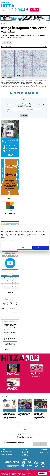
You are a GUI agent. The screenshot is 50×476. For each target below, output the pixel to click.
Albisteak (3, 14)
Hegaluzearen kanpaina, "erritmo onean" (9, 339)
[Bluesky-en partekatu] (22, 93)
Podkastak (18, 14)
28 (12, 286)
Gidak (48, 14)
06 (45, 46)
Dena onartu (40, 247)
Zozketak (31, 14)
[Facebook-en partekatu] (11, 93)
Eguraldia (10, 292)
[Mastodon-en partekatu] (18, 93)
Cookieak (47, 454)
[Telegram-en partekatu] (26, 93)
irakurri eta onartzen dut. (18, 112)
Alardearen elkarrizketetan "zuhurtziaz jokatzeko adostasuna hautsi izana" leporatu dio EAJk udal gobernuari (10, 327)
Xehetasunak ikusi (42, 243)
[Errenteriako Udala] (23, 463)
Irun (13, 46)
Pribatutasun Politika (13, 112)
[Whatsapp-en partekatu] (29, 93)
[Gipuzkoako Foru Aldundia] (11, 463)
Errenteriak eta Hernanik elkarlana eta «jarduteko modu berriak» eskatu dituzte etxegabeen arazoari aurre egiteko (9, 416)
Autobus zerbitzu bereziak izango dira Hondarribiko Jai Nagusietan (10, 334)
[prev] (5, 275)
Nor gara (25, 449)
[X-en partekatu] (15, 93)
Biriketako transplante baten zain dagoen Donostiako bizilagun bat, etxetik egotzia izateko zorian (40, 416)
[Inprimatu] (37, 93)
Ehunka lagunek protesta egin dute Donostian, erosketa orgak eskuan (24, 415)
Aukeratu (24, 247)
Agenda (25, 14)
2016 (44, 46)
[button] (12, 316)
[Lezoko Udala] (36, 463)
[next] (15, 275)
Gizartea (3, 23)
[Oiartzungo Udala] (43, 463)
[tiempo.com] (18, 295)
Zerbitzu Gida (10, 198)
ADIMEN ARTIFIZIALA (40, 14)
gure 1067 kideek (9, 229)
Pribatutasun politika (44, 452)
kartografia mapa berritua (18, 80)
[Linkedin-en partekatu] (33, 93)
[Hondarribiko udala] (29, 463)
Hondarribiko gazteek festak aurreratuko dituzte (10, 344)
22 (46, 46)
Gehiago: (4, 315)
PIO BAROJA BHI (10, 214)
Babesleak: (25, 459)
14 (12, 282)
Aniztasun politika (45, 451)
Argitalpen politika (45, 449)
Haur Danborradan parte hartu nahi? (10, 348)
